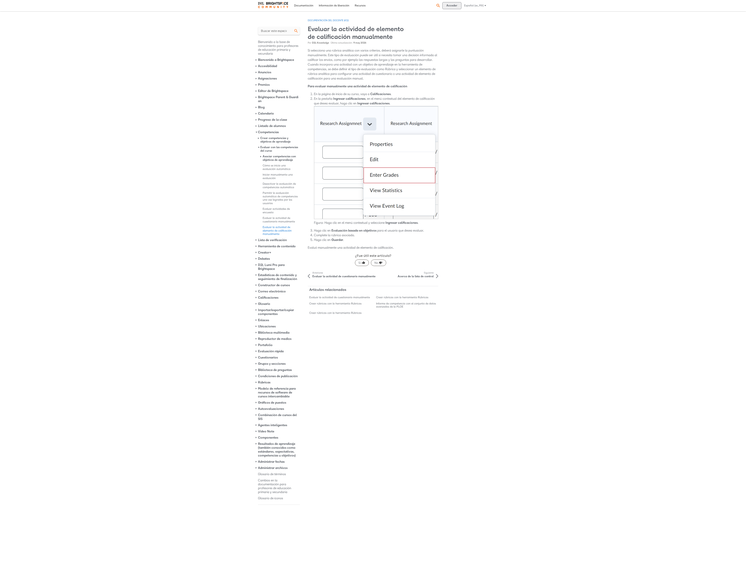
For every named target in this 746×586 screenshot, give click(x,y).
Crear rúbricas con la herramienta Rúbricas (402, 297)
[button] (438, 5)
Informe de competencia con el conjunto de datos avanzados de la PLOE (406, 305)
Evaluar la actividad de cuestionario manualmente (339, 297)
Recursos (360, 5)
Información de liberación (334, 5)
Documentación (303, 5)
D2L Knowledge (320, 43)
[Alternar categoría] (256, 60)
